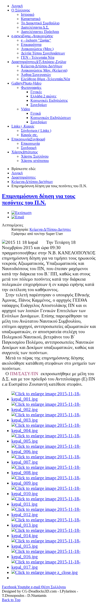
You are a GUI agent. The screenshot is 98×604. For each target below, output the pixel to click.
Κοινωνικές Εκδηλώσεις (49, 100)
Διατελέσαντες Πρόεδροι (40, 32)
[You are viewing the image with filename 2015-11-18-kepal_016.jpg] (53, 556)
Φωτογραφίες (31, 88)
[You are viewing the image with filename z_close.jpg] (44, 572)
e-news (32, 36)
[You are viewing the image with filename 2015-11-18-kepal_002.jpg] (53, 409)
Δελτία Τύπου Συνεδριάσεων (43, 53)
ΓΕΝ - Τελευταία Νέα (37, 57)
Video (25, 109)
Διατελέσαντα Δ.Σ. (35, 27)
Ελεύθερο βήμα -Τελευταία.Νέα (45, 79)
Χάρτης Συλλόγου (35, 156)
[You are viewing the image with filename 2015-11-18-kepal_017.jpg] (53, 567)
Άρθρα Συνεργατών (36, 75)
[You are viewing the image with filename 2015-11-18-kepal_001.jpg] (53, 398)
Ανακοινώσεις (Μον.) (37, 49)
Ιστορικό (27, 14)
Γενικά (35, 113)
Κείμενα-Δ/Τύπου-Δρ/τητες (50, 229)
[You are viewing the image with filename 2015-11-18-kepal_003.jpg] (53, 419)
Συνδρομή (28, 148)
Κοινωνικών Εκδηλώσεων (50, 118)
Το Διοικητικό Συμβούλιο (40, 23)
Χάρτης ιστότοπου (35, 161)
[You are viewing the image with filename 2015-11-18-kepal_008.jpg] (53, 472)
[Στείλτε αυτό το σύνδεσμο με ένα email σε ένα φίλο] (17, 217)
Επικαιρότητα (31, 45)
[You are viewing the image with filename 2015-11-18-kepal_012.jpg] (53, 514)
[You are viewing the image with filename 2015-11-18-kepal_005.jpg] (53, 441)
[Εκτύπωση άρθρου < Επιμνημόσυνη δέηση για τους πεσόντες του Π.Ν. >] (21, 213)
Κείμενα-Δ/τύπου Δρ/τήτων (41, 66)
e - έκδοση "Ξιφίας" (36, 40)
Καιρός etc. (29, 135)
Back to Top (11, 600)
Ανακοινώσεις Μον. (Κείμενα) (44, 70)
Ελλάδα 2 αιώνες (43, 96)
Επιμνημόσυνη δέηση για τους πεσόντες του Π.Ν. (38, 199)
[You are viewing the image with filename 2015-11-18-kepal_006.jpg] (53, 451)
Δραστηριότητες (38, 62)
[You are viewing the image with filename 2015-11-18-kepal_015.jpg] (53, 546)
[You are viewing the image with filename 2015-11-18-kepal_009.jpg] (53, 483)
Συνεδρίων (38, 105)
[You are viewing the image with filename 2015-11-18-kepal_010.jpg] (53, 493)
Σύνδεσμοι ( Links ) (36, 130)
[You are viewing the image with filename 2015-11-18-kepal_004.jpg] (53, 430)
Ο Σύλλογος (20, 10)
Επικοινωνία (28, 139)
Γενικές (36, 92)
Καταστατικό (30, 19)
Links (22, 126)
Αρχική (17, 6)
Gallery (26, 83)
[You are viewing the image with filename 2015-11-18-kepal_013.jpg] (53, 525)
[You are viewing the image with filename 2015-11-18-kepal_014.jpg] (53, 535)
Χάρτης (24, 152)
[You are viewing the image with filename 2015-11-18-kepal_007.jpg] (53, 462)
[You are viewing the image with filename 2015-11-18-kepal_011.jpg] (53, 504)
